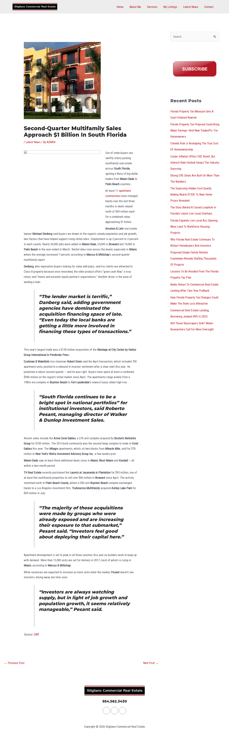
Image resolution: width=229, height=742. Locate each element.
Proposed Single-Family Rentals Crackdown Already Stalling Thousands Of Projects (193, 258)
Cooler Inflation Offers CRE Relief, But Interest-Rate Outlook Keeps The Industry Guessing (194, 162)
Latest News (190, 7)
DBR (36, 634)
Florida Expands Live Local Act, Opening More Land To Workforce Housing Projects (194, 226)
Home (120, 7)
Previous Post (14, 663)
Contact (208, 7)
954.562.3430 (114, 701)
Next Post (151, 663)
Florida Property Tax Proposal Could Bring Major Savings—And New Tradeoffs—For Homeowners (194, 130)
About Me (135, 7)
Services (152, 7)
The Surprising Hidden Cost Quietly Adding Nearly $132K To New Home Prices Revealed (191, 194)
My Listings (170, 7)
